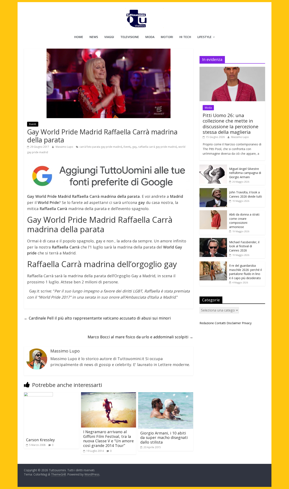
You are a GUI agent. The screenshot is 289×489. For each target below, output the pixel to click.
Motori (167, 37)
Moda (149, 37)
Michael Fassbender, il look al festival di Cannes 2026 (244, 246)
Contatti (220, 323)
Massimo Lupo (65, 147)
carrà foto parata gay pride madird (101, 147)
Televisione (129, 37)
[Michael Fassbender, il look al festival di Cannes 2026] (213, 240)
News (93, 37)
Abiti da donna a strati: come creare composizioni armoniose (244, 220)
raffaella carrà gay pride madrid (157, 147)
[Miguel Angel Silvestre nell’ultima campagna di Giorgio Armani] (213, 167)
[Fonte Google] (108, 176)
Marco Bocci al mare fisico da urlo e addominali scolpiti (140, 336)
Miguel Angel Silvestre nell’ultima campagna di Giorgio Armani (245, 173)
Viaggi (109, 37)
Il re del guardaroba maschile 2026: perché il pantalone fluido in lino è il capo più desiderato (245, 272)
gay (134, 147)
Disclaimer (234, 323)
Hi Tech (185, 37)
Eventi (32, 124)
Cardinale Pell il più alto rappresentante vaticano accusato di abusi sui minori (97, 318)
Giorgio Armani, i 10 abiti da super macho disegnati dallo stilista (164, 437)
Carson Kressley (40, 439)
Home (78, 37)
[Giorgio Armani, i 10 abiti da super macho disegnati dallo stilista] (165, 394)
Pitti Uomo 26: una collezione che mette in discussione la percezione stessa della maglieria (230, 123)
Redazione (207, 323)
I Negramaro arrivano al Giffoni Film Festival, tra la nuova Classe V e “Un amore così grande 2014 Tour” (108, 438)
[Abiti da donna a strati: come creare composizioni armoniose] (213, 212)
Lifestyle (204, 37)
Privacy (247, 323)
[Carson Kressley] (38, 394)
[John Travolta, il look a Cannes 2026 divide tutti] (213, 190)
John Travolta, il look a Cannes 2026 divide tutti (245, 194)
